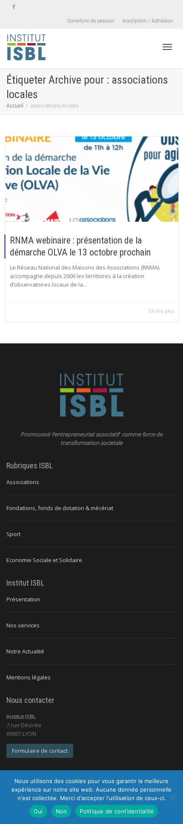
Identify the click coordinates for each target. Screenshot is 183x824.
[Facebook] (14, 7)
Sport (13, 534)
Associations (22, 482)
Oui (38, 811)
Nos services (23, 625)
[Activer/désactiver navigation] (167, 47)
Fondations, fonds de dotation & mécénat (59, 508)
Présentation (23, 599)
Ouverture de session (90, 21)
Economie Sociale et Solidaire (44, 560)
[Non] (172, 797)
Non (61, 811)
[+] (92, 179)
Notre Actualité (25, 651)
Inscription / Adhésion (148, 21)
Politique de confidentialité (117, 811)
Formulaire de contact (40, 750)
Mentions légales (28, 677)
